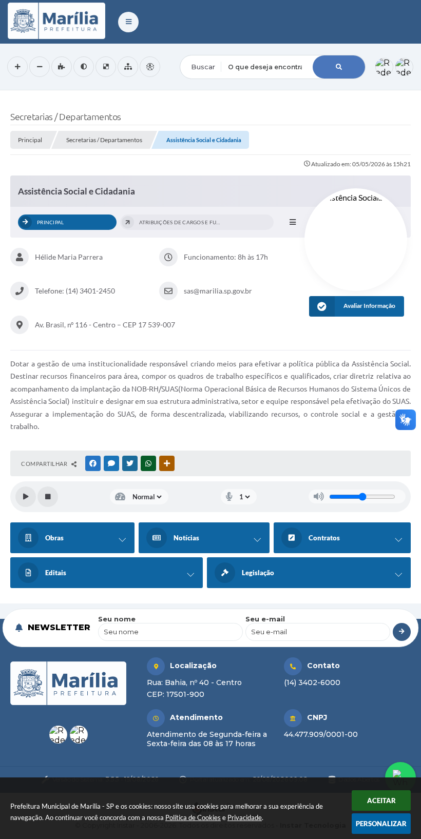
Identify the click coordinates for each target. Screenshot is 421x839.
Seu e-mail (265, 619)
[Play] (25, 496)
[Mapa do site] (128, 66)
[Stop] (47, 496)
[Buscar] (339, 67)
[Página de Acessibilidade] (150, 66)
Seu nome (117, 619)
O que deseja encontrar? (221, 48)
